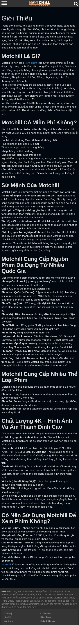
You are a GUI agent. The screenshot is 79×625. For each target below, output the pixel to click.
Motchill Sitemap (47, 621)
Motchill (5, 591)
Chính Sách (45, 613)
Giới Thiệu (8, 613)
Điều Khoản (45, 617)
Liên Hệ (7, 617)
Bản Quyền (9, 621)
